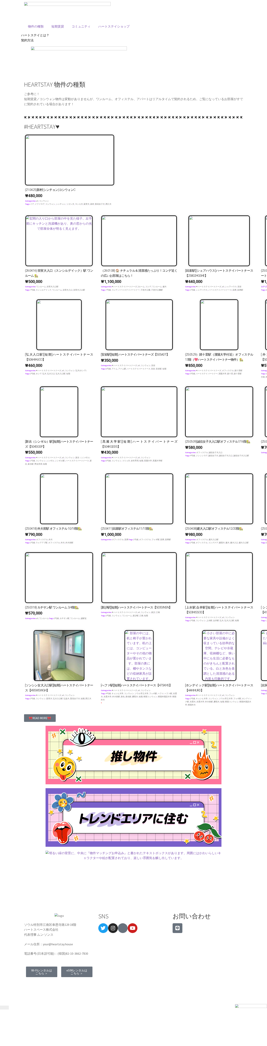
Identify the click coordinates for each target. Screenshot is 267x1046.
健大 (165, 286)
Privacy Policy (61, 983)
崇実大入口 (68, 290)
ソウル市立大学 (141, 693)
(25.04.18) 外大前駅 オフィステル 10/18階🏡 (53, 528)
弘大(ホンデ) (80, 370)
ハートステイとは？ (35, 35)
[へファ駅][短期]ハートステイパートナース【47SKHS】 (136, 685)
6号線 (108, 368)
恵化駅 (128, 696)
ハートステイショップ (114, 26)
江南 (158, 612)
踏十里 (230, 373)
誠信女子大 (213, 455)
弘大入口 (51, 373)
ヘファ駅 (168, 693)
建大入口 (234, 542)
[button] (40, 718)
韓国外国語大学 (165, 696)
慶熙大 (135, 696)
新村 (92, 204)
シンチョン (61, 204)
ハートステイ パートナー (207, 373)
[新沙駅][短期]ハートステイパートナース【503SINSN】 (136, 607)
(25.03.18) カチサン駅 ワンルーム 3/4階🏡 (52, 607)
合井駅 (216, 620)
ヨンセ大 (79, 204)
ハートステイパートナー (129, 290)
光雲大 (193, 701)
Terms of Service (37, 983)
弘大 (44, 373)
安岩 (239, 286)
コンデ (148, 286)
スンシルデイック (43, 290)
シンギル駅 (60, 460)
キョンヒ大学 (117, 693)
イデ (32, 204)
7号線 (32, 290)
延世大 (87, 204)
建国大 (222, 542)
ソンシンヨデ (202, 455)
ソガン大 (70, 204)
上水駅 (209, 620)
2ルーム (141, 286)
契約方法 (27, 40)
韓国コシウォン (150, 696)
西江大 (108, 204)
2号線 (32, 373)
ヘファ (161, 693)
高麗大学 (148, 460)
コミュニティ (81, 26)
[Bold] (123, 928)
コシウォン (44, 201)
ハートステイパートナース (220, 290)
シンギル (50, 460)
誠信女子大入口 (215, 452)
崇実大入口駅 (52, 286)
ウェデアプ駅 (41, 542)
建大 (227, 542)
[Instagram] (113, 928)
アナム (114, 368)
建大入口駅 (214, 539)
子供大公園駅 (157, 290)
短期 (68, 373)
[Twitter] (103, 928)
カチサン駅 (64, 618)
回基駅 (240, 290)
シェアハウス (231, 286)
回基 (235, 290)
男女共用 (38, 464)
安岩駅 (159, 368)
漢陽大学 (222, 373)
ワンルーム (41, 286)
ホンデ (39, 373)
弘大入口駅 (60, 373)
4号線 (192, 455)
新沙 (153, 612)
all (37, 201)
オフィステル (228, 370)
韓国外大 (192, 705)
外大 (51, 539)
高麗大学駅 (157, 460)
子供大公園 (145, 290)
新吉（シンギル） (83, 457)
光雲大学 (107, 696)
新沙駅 (136, 615)
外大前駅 (69, 542)
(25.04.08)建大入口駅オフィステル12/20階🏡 (214, 528)
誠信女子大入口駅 (241, 455)
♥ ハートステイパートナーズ (124, 286)
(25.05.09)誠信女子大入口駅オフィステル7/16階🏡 (217, 441)
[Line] (177, 928)
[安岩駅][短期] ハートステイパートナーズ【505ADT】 (135, 354)
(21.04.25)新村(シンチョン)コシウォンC (50, 190)
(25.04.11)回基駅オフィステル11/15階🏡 (127, 528)
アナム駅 (122, 368)
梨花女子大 (100, 204)
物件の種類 (36, 26)
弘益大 (66, 698)
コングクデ (213, 542)
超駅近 (84, 618)
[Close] (4, 1008)
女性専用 (135, 460)
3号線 (108, 615)
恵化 (123, 696)
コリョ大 (126, 460)
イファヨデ (40, 204)
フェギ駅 (155, 539)
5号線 (192, 373)
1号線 (192, 290)
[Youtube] (132, 928)
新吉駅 (31, 464)
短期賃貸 (57, 26)
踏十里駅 (238, 370)
